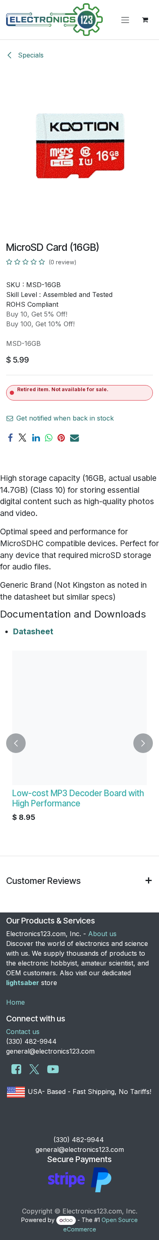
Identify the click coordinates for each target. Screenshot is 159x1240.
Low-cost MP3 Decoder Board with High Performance (78, 798)
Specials (30, 55)
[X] (22, 438)
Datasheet (33, 631)
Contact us (23, 1031)
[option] (79, 743)
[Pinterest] (61, 438)
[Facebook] (10, 438)
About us (102, 934)
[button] (16, 743)
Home (15, 1002)
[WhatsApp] (48, 438)
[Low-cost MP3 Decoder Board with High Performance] (79, 718)
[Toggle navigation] (125, 19)
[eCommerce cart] (145, 19)
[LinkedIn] (36, 438)
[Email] (74, 438)
